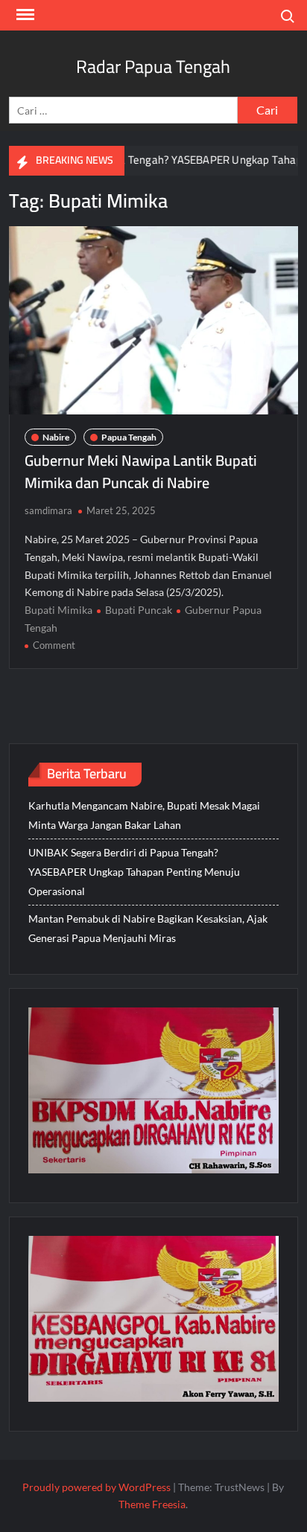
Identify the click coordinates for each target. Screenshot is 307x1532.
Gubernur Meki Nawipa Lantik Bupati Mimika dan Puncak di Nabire (141, 471)
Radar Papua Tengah (153, 66)
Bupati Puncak (138, 609)
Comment (54, 645)
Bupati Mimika (58, 609)
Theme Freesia (152, 1504)
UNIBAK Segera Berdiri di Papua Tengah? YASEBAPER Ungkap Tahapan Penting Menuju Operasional (134, 871)
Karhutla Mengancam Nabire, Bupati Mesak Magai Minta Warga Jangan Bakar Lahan (144, 815)
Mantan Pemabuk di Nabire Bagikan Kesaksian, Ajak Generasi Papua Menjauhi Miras (148, 928)
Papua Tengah (128, 437)
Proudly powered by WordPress (96, 1487)
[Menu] (24, 15)
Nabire (55, 437)
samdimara (48, 510)
